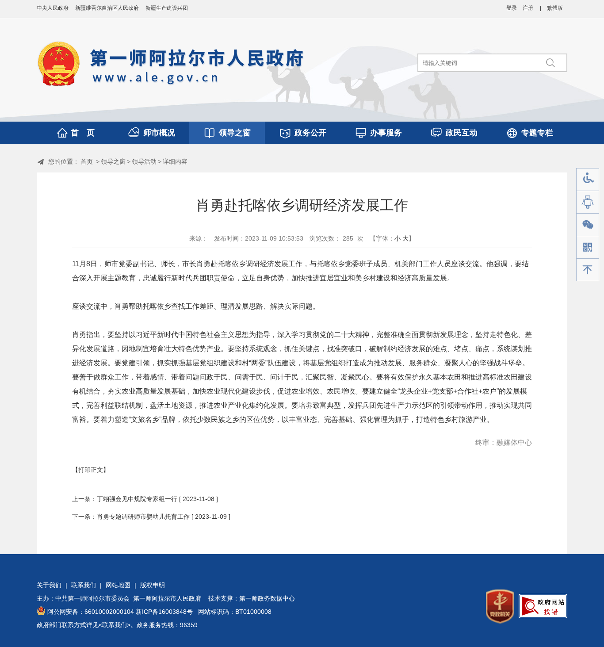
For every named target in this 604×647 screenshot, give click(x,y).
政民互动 (462, 132)
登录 (511, 8)
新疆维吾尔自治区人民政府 (107, 8)
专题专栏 (537, 132)
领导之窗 (235, 132)
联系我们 (83, 585)
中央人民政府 (53, 8)
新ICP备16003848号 (164, 611)
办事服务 (386, 132)
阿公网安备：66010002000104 (90, 611)
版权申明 (152, 585)
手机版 (588, 247)
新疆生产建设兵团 (166, 8)
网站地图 (118, 585)
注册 (528, 8)
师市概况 (159, 132)
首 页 (83, 132)
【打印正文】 (90, 469)
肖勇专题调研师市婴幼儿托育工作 (143, 516)
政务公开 (310, 132)
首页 (86, 161)
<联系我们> (114, 624)
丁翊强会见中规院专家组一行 (137, 498)
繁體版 (555, 8)
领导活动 (144, 161)
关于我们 (49, 585)
